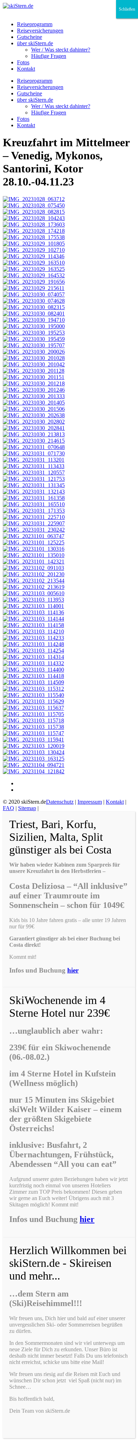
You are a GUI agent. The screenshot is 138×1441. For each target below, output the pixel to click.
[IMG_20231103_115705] (33, 714)
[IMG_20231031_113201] (33, 460)
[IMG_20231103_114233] (33, 638)
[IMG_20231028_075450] (34, 205)
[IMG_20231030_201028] (34, 358)
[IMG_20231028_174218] (34, 231)
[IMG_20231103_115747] (33, 733)
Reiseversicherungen (40, 31)
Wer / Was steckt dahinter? (60, 50)
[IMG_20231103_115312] (33, 689)
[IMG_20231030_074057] (34, 294)
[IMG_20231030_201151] (33, 377)
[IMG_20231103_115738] (33, 727)
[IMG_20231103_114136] (33, 612)
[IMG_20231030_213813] (34, 434)
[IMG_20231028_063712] (34, 199)
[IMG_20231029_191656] (34, 282)
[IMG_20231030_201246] (34, 390)
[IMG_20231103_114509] (33, 682)
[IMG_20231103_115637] (33, 708)
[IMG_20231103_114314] (33, 657)
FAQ (8, 808)
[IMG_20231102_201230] (33, 574)
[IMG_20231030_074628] (34, 301)
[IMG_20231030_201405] (34, 403)
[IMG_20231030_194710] (34, 320)
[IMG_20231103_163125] (33, 759)
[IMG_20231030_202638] (34, 415)
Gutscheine (29, 37)
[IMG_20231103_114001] (33, 606)
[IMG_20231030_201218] (34, 383)
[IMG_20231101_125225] (33, 542)
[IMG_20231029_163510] (34, 263)
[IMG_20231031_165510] (34, 504)
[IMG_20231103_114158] (33, 625)
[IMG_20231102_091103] (33, 568)
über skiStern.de (35, 43)
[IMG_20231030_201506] (34, 409)
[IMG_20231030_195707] (34, 345)
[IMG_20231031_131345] (34, 485)
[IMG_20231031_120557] (34, 472)
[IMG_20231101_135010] (33, 555)
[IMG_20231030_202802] (34, 422)
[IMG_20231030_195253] (34, 333)
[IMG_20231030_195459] (34, 339)
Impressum (89, 802)
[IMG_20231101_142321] (33, 562)
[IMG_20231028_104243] (34, 218)
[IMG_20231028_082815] (34, 212)
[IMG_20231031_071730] (34, 453)
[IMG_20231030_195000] (34, 326)
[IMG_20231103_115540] (33, 695)
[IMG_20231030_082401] (34, 314)
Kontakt (26, 69)
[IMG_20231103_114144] (33, 619)
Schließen (127, 9)
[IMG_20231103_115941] (33, 740)
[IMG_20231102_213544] (33, 581)
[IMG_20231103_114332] (33, 663)
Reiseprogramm (34, 24)
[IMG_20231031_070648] (34, 447)
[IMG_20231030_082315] (34, 307)
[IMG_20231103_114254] (33, 651)
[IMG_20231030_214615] (34, 441)
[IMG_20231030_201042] (34, 364)
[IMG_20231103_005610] (33, 593)
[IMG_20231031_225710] (34, 517)
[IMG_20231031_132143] (34, 492)
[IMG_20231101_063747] (33, 536)
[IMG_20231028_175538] (34, 237)
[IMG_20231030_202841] (34, 428)
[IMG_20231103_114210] (33, 631)
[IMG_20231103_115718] (33, 720)
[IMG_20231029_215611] (33, 288)
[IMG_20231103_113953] (33, 600)
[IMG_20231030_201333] (34, 396)
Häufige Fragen (48, 56)
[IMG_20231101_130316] (33, 549)
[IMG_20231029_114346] (33, 256)
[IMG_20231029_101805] (34, 244)
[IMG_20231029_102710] (34, 250)
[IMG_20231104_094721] (33, 765)
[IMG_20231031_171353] (34, 511)
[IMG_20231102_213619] (33, 587)
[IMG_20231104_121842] (33, 771)
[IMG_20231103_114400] (33, 670)
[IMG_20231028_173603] (34, 225)
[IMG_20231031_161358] (34, 498)
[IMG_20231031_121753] (34, 479)
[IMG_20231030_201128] (33, 371)
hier (73, 970)
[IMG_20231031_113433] (33, 466)
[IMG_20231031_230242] (34, 530)
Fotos (23, 62)
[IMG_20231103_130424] (33, 752)
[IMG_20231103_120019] (33, 746)
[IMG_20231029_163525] (34, 269)
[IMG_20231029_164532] (34, 275)
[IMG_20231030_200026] (34, 352)
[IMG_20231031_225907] (34, 523)
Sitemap (27, 808)
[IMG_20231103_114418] (33, 676)
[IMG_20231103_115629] (33, 701)
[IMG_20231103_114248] (33, 644)
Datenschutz (60, 802)
